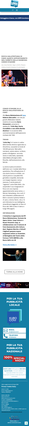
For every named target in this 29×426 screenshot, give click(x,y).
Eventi (8, 67)
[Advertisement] (14, 37)
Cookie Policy (11, 386)
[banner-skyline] (14, 288)
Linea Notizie (7, 65)
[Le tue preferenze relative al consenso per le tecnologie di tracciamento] (26, 423)
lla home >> (10, 245)
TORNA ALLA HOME (14, 272)
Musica (13, 67)
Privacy (4, 386)
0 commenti (21, 67)
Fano (24, 115)
